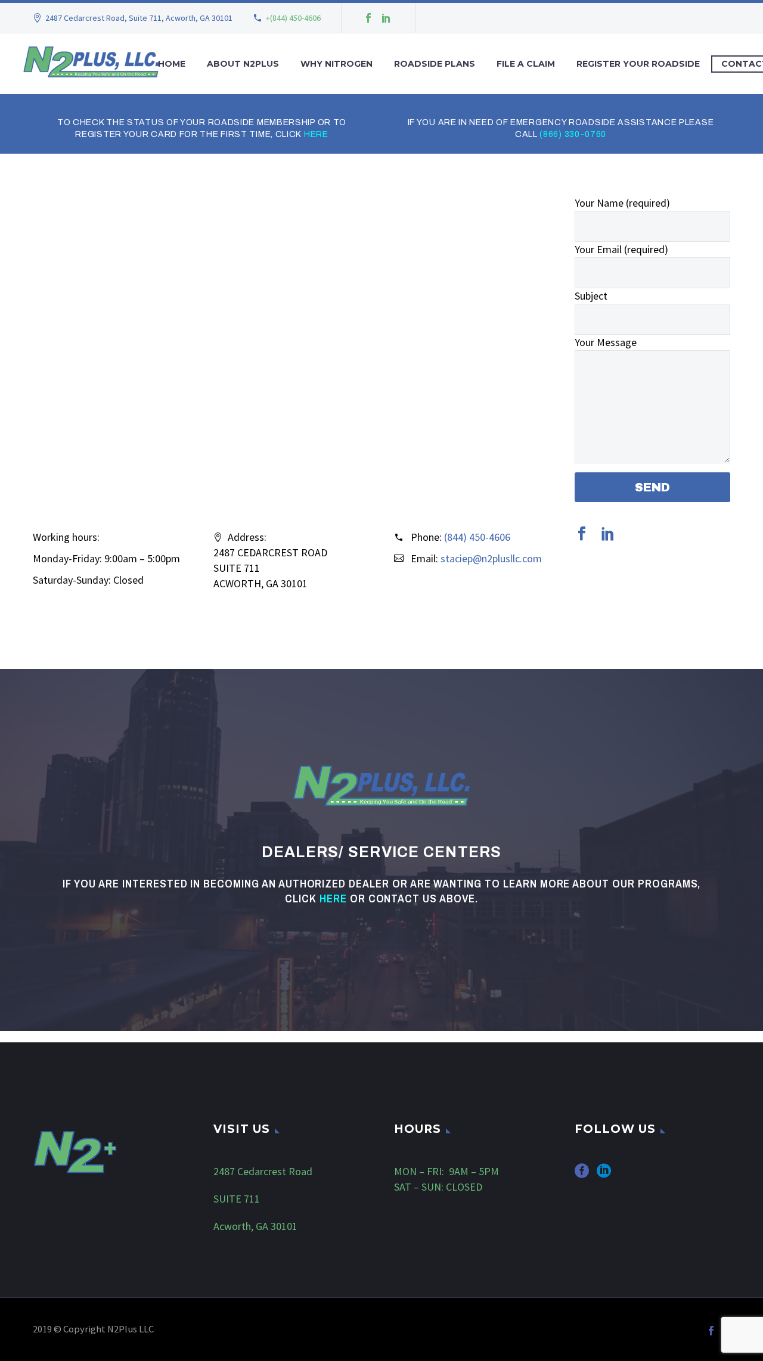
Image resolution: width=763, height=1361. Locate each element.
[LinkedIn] (386, 18)
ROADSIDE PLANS (434, 63)
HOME (171, 63)
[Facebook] (368, 18)
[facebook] (582, 534)
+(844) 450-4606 (293, 18)
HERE (316, 134)
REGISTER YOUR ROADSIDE (638, 63)
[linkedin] (608, 534)
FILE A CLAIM (526, 63)
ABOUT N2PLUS (243, 63)
